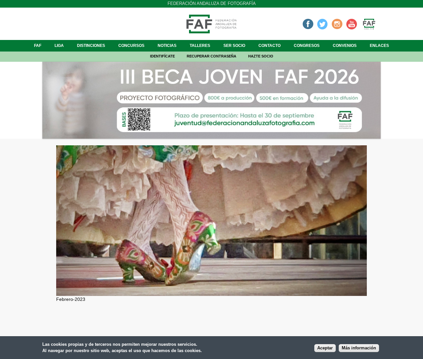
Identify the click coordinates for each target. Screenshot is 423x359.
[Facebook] (308, 23)
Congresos (307, 45)
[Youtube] (351, 23)
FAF (37, 45)
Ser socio (234, 45)
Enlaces (379, 45)
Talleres (200, 45)
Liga (59, 45)
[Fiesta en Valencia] (211, 292)
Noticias (167, 45)
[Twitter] (322, 23)
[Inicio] (211, 31)
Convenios (345, 45)
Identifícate (162, 56)
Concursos (131, 45)
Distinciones (91, 45)
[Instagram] (337, 23)
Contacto (269, 45)
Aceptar (325, 348)
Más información (359, 348)
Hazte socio (260, 56)
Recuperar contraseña (211, 56)
